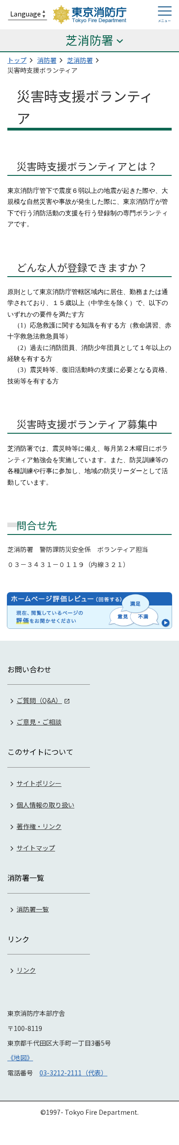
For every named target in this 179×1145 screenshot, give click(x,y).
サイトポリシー (39, 783)
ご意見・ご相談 (39, 721)
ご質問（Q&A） (39, 700)
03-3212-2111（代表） (73, 1072)
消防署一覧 (33, 908)
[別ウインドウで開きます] (89, 610)
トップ (17, 60)
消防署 (46, 60)
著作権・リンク (39, 826)
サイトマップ (36, 847)
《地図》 (20, 1057)
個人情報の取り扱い (45, 804)
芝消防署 (80, 60)
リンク (26, 970)
